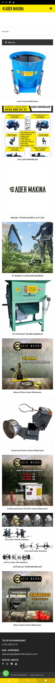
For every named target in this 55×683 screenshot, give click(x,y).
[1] (51, 8)
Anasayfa (5, 31)
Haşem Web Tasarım (37, 675)
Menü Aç (11, 42)
